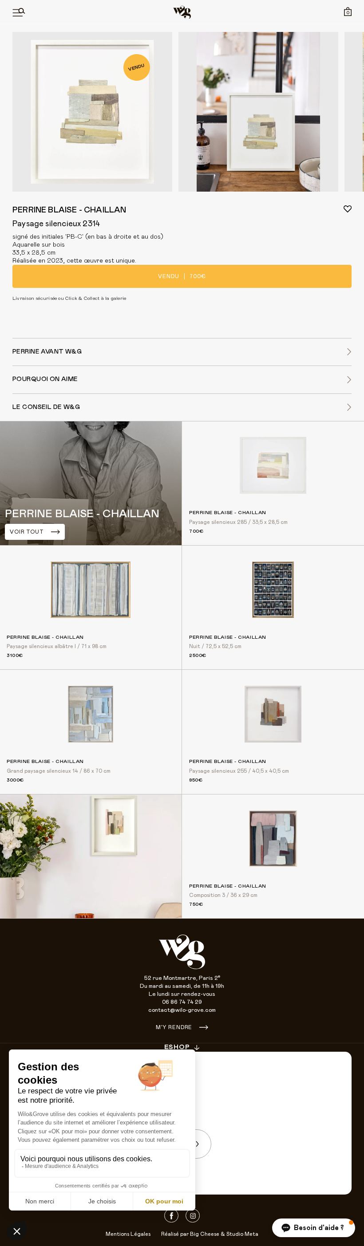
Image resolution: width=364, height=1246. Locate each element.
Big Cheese (204, 1234)
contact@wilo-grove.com (182, 1010)
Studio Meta (242, 1234)
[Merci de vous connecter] (348, 208)
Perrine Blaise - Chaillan (69, 210)
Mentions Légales (128, 1234)
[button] (313, 1227)
